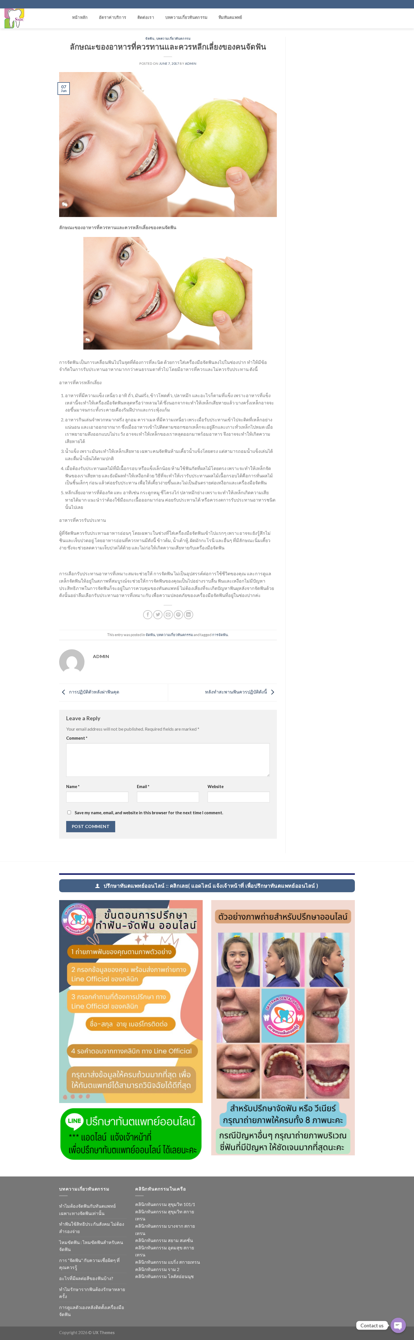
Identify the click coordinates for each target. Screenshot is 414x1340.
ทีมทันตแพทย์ (230, 17)
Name (72, 786)
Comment (76, 738)
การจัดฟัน (220, 634)
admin (191, 63)
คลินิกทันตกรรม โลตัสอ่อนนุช (164, 1276)
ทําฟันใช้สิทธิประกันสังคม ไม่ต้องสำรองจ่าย (91, 1227)
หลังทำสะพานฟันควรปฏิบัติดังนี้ (236, 692)
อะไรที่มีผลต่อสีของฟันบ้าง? (86, 1278)
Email (143, 786)
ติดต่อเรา (145, 17)
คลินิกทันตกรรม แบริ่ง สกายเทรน (167, 1262)
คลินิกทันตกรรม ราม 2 (157, 1269)
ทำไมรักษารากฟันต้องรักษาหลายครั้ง (92, 1293)
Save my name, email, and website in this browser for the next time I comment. (149, 812)
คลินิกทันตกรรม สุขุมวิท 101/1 (165, 1204)
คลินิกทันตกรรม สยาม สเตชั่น (164, 1240)
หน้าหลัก (80, 17)
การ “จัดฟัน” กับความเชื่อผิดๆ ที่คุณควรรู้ (89, 1264)
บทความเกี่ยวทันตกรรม (186, 17)
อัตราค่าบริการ (112, 17)
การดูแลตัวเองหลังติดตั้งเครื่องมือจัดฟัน (91, 1311)
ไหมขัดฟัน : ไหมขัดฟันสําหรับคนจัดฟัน (91, 1246)
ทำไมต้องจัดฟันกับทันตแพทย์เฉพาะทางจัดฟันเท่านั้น (87, 1209)
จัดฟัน (149, 38)
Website (216, 786)
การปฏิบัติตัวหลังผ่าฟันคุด (93, 692)
